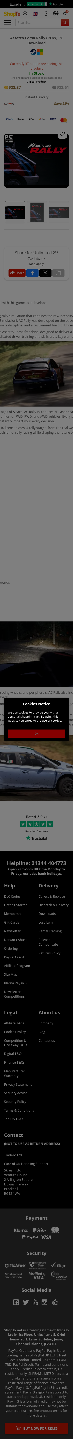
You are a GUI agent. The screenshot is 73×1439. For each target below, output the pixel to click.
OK (36, 733)
